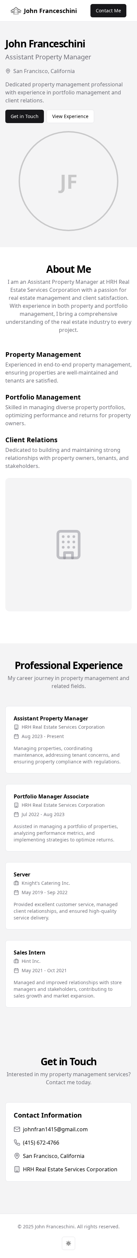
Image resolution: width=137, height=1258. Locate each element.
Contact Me (108, 10)
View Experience (70, 116)
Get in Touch (25, 116)
